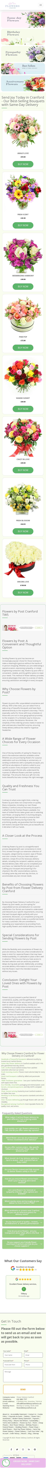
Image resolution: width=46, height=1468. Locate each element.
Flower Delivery (20, 1431)
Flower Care (35, 1416)
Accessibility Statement (19, 1414)
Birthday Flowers (32, 1425)
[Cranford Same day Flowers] (23, 20)
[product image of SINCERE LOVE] (23, 559)
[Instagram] (23, 1449)
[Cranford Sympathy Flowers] (23, 54)
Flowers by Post (25, 1423)
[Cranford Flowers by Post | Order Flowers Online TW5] (12, 4)
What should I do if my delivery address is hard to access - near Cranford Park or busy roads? (22, 1160)
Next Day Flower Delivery (22, 1429)
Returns (23, 1433)
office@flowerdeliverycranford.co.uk (29, 1404)
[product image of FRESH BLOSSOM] (23, 498)
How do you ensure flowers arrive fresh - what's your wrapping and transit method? (22, 1181)
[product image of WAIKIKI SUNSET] (23, 376)
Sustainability (33, 1421)
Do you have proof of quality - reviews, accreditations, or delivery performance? (22, 1223)
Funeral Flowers (8, 1427)
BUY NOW (23, 164)
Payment (36, 1418)
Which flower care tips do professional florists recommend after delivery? (22, 1139)
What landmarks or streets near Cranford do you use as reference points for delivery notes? (22, 1212)
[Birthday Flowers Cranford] (23, 37)
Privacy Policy (7, 1421)
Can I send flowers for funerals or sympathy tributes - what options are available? (22, 1192)
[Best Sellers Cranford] (23, 68)
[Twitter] (17, 1449)
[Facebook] (11, 1449)
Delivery (27, 1416)
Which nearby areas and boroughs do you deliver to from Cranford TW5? (22, 1202)
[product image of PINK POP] (23, 314)
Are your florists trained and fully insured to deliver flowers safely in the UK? (22, 1170)
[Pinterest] (35, 1449)
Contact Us (32, 1414)
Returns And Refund (21, 1421)
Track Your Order (33, 1431)
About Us (6, 1414)
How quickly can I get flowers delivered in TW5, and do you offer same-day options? (22, 1129)
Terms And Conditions (10, 1423)
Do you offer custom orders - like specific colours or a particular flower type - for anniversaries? (22, 1149)
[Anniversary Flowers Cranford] (23, 83)
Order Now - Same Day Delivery (26, 1463)
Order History (14, 1433)
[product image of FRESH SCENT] (23, 192)
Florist (35, 1423)
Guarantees (7, 1418)
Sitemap (36, 1433)
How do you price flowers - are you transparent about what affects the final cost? (22, 1233)
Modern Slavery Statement (21, 1418)
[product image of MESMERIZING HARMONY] (23, 253)
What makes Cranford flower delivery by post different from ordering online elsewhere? (22, 1119)
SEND (23, 1389)
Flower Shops (33, 1427)
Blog (29, 1433)
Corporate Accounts (15, 1416)
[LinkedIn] (29, 1449)
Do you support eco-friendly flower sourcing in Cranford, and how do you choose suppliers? (21, 1244)
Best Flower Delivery (17, 1425)
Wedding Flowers (21, 1427)
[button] (5, 1289)
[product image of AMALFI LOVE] (23, 131)
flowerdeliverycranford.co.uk (26, 1408)
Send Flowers (7, 1429)
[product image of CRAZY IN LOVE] (23, 437)
